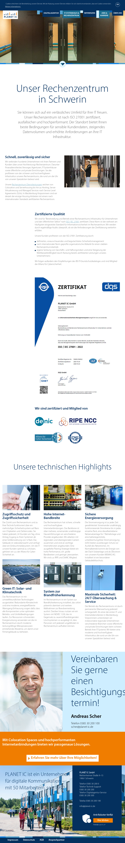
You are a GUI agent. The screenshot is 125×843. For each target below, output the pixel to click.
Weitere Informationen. (13, 7)
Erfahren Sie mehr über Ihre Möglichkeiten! (64, 758)
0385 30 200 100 (90, 723)
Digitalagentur (51, 13)
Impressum (13, 840)
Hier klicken (103, 820)
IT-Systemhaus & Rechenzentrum (71, 14)
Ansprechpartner (56, 840)
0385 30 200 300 (86, 796)
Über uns (117, 13)
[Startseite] (10, 14)
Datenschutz (29, 840)
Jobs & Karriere (104, 14)
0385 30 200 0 (93, 784)
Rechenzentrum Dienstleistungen (27, 185)
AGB (42, 840)
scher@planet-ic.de (82, 727)
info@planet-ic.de (87, 806)
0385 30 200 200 (86, 790)
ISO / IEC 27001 (72, 222)
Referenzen (89, 13)
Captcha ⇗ (99, 825)
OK (118, 4)
